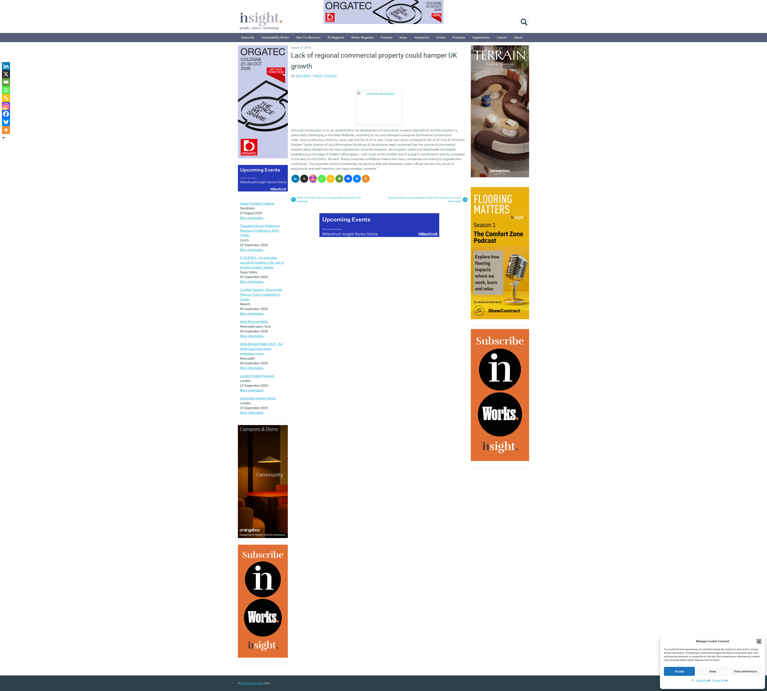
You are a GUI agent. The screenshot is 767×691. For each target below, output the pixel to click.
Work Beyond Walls (254, 321)
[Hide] (3, 137)
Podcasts (459, 37)
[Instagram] (313, 179)
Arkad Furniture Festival (257, 203)
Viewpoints (421, 37)
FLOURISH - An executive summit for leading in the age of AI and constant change (262, 262)
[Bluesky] (357, 179)
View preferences (745, 671)
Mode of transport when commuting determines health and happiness (329, 199)
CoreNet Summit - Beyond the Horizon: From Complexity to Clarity (261, 294)
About (518, 37)
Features (386, 37)
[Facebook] (348, 179)
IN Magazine (336, 37)
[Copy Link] (331, 179)
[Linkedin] (295, 179)
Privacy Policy (719, 680)
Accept (679, 671)
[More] (366, 179)
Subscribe (247, 37)
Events (440, 37)
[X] (304, 179)
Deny (712, 671)
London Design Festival (257, 376)
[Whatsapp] (322, 179)
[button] (759, 641)
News (403, 37)
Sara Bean (303, 75)
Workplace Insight (252, 683)
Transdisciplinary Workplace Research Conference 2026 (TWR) (260, 230)
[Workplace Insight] (261, 20)
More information (252, 218)
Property (330, 75)
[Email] (339, 179)
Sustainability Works (275, 37)
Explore (502, 37)
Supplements (481, 37)
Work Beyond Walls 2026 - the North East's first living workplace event (261, 348)
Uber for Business (308, 37)
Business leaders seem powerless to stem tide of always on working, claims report (425, 199)
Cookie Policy (703, 680)
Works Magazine (362, 37)
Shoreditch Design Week (257, 398)
